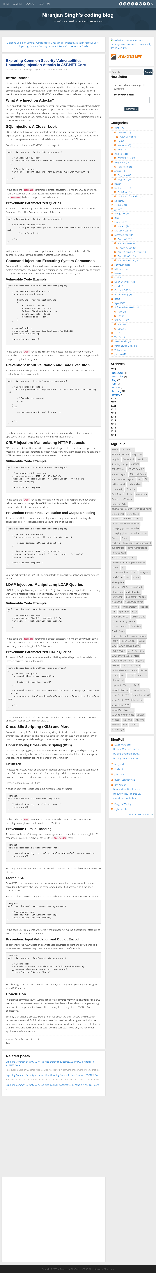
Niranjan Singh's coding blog (78, 15)
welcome (127, 719)
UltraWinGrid (118, 680)
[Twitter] (144, 3)
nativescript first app (136, 597)
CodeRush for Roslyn (130, 196)
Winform (139, 719)
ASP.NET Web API (130, 136)
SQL (114, 645)
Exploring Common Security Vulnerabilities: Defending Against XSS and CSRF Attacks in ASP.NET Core (50, 1063)
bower (119, 183)
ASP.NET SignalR (119, 474)
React (118, 298)
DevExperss (118, 513)
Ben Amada (120, 784)
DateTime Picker (119, 504)
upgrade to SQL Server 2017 (125, 685)
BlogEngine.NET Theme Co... (127, 793)
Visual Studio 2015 (120, 695)
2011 (113, 434)
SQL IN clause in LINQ (129, 645)
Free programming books (124, 557)
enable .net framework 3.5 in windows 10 (131, 543)
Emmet (125, 538)
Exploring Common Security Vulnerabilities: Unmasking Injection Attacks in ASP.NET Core (46, 62)
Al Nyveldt (119, 764)
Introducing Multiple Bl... (125, 798)
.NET (119, 128)
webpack (116, 719)
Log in (111, 1269)
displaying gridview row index (125, 528)
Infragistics (121, 213)
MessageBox (118, 582)
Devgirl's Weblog (122, 804)
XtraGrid (134, 724)
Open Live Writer (124, 281)
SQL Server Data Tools (122, 660)
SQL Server (121, 320)
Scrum (123, 315)
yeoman (120, 354)
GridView (120, 204)
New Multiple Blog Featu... (126, 788)
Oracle (119, 285)
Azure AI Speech (129, 247)
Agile (122, 311)
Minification (117, 592)
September (118, 376)
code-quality (117, 489)
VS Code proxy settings (123, 714)
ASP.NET (124, 132)
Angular (120, 170)
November (117, 372)
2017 (113, 420)
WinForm (116, 724)
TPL (123, 675)
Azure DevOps (127, 256)
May (114, 380)
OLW (134, 611)
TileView (143, 670)
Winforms (124, 145)
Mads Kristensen (122, 744)
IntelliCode (117, 577)
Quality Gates (118, 631)
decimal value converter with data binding (131, 509)
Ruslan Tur (119, 769)
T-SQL (130, 675)
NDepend (121, 268)
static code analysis (131, 665)
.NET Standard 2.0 (120, 454)
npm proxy (124, 611)
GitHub (115, 567)
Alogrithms (121, 162)
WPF (122, 149)
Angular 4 (124, 175)
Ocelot (119, 277)
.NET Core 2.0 (127, 449)
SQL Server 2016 (136, 651)
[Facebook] (148, 3)
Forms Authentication (137, 548)
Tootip (115, 675)
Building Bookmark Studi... (126, 753)
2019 (113, 412)
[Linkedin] (128, 3)
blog (140, 479)
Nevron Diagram (129, 606)
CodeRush (124, 192)
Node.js (123, 226)
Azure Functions (128, 260)
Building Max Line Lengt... (126, 748)
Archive (17, 3)
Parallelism (125, 166)
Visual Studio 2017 (125, 345)
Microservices (122, 230)
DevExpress (122, 187)
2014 (113, 431)
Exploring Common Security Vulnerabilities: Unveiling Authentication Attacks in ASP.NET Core (53, 1075)
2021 (113, 405)
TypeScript (121, 337)
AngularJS (124, 179)
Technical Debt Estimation (124, 670)
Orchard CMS (122, 290)
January (116, 394)
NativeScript (122, 264)
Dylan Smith (120, 809)
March (115, 387)
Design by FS (100, 1269)
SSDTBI (115, 665)
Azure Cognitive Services (132, 251)
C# (121, 141)
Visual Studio (122, 341)
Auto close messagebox (123, 479)
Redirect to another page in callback (129, 636)
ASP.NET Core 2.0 (136, 469)
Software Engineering (126, 307)
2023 (113, 398)
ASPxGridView (138, 474)
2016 (113, 423)
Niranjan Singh (32, 69)
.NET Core (121, 153)
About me (44, 3)
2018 (113, 416)
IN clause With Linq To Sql (124, 572)
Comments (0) (60, 69)
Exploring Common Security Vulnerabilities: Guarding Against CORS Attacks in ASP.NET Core (52, 1084)
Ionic (118, 217)
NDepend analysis (134, 601)
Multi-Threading (133, 592)
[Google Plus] (140, 3)
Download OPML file (140, 814)
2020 (113, 409)
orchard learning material (123, 621)
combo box (141, 494)
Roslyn (115, 641)
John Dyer (119, 774)
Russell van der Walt (124, 779)
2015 (113, 427)
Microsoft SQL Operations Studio (127, 587)
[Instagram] (124, 3)
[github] (120, 3)
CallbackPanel (118, 484)
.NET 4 (115, 449)
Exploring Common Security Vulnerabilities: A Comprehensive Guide (53, 46)
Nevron (119, 273)
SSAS (122, 328)
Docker (119, 200)
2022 (113, 402)
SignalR (119, 303)
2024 (119, 382)
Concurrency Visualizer (122, 499)
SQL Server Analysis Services (125, 655)
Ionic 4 (136, 577)
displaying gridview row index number (129, 533)
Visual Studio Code (122, 710)
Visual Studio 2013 (140, 690)
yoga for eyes (118, 729)
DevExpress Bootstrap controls (127, 518)
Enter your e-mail (124, 94)
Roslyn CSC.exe (128, 641)
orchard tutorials (120, 626)
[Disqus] (53, 1136)
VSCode (120, 349)
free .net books (119, 552)
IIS (123, 567)
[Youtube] (132, 3)
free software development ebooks (128, 562)
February (117, 391)
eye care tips (118, 548)
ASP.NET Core (46, 69)
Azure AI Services (128, 243)
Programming (123, 294)
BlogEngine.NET (78, 1269)
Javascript (120, 222)
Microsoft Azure (124, 234)
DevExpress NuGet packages (125, 523)
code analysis (134, 484)
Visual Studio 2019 (120, 705)
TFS (117, 332)
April (114, 383)
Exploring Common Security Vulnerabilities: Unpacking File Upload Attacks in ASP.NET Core (53, 42)
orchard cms (138, 616)
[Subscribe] (136, 3)
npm (114, 611)
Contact (30, 3)
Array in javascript (120, 464)
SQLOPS (123, 324)
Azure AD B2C (126, 239)
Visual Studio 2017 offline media (127, 700)
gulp (118, 209)
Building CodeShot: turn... (126, 758)
